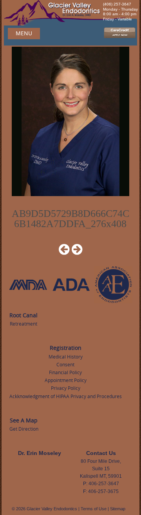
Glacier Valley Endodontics (52, 508)
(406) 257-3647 (117, 4)
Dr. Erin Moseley (39, 453)
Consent (65, 364)
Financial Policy (65, 372)
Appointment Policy (66, 380)
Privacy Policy (65, 388)
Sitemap (117, 508)
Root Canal (23, 315)
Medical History (66, 356)
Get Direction (23, 429)
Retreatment (23, 323)
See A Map (24, 420)
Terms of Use (94, 508)
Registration (65, 347)
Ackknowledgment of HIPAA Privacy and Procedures (65, 396)
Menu (24, 33)
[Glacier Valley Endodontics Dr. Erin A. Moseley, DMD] (70, 13)
